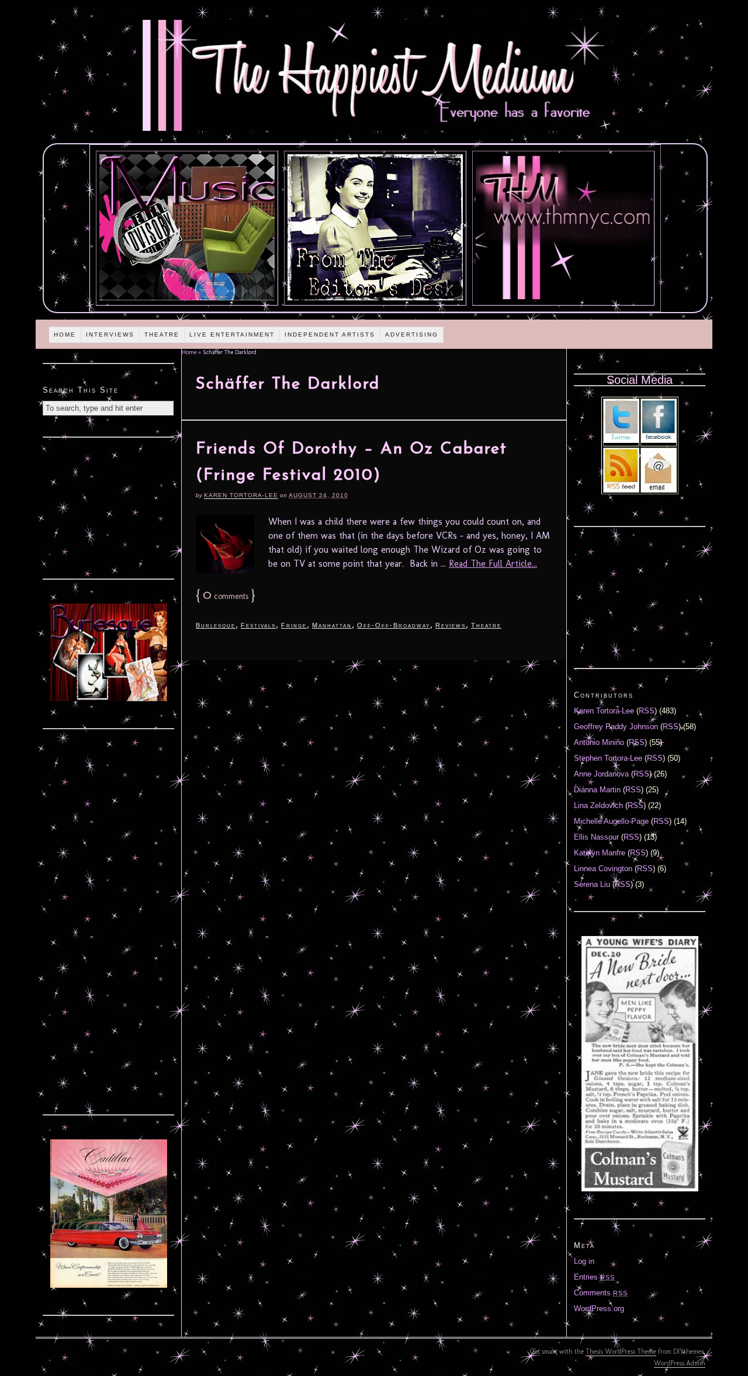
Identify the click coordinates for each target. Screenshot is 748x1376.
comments (225, 596)
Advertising (411, 334)
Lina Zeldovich (598, 805)
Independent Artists (330, 334)
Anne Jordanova (601, 774)
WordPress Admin (679, 1363)
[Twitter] (621, 440)
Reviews (450, 625)
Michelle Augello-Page (611, 821)
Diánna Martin (597, 789)
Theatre (161, 334)
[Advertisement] (108, 506)
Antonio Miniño (599, 742)
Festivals (258, 625)
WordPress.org (599, 1308)
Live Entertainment (232, 334)
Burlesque (216, 625)
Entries (594, 1277)
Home (65, 334)
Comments (601, 1292)
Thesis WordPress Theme (621, 1351)
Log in (584, 1261)
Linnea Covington (603, 868)
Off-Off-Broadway (393, 625)
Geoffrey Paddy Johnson (616, 726)
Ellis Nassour (596, 837)
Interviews (110, 334)
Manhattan (332, 625)
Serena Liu (592, 884)
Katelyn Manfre (599, 852)
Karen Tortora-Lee (241, 495)
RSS (646, 710)
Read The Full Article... (493, 563)
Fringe (294, 625)
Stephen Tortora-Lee (608, 758)
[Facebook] (658, 440)
